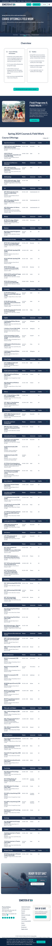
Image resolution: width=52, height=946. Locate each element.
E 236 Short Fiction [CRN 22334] (12, 328)
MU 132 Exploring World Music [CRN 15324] (12, 609)
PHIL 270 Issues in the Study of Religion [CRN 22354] (12, 719)
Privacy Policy (34, 936)
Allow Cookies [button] (41, 941)
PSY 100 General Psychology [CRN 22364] (11, 772)
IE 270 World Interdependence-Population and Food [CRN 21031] (12, 464)
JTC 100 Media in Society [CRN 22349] (11, 498)
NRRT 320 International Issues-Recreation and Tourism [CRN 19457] (12, 640)
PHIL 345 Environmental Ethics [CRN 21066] (11, 727)
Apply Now (42, 880)
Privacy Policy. (29, 944)
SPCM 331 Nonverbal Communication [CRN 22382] (11, 267)
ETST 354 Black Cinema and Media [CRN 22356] (11, 363)
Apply (29, 4)
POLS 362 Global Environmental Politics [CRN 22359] (12, 746)
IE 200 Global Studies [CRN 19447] (10, 455)
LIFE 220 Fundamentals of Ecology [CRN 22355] (10, 536)
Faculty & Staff (35, 34)
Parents (18, 1)
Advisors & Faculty (28, 1)
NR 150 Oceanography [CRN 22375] (11, 675)
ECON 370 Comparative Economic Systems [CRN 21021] (12, 310)
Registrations (24, 929)
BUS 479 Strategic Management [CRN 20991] (12, 232)
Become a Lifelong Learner (37, 883)
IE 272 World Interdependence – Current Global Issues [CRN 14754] (12, 472)
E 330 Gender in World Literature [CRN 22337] (12, 344)
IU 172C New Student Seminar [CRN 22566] (11, 485)
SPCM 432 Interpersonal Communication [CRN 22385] (11, 282)
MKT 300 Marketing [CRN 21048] (12, 590)
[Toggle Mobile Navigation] (49, 4)
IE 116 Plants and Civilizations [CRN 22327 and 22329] (11, 440)
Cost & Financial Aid (26, 921)
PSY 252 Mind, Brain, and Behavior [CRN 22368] (10, 779)
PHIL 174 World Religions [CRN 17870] (12, 712)
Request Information (40, 916)
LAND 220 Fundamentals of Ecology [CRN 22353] (11, 525)
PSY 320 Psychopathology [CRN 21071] (12, 794)
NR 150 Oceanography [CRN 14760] (11, 667)
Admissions (24, 919)
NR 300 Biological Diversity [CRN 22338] (12, 684)
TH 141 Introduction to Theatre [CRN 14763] (12, 833)
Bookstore (24, 927)
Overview (15, 34)
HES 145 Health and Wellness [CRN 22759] (11, 383)
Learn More (34, 120)
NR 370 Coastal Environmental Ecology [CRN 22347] (11, 699)
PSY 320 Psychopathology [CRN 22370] (12, 802)
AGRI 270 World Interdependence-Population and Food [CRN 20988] (12, 155)
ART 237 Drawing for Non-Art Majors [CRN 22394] (11, 200)
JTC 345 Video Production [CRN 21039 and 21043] (12, 505)
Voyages (23, 917)
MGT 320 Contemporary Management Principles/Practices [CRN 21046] (12, 549)
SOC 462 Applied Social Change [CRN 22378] (12, 822)
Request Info (36, 4)
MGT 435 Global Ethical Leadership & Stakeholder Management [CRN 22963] (10, 572)
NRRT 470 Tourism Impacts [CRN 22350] (12, 647)
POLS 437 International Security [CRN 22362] (12, 760)
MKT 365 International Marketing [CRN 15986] (10, 598)
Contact (23, 925)
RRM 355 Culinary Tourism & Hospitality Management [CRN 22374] (12, 428)
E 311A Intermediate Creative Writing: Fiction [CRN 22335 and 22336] (12, 337)
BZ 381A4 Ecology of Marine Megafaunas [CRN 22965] (11, 220)
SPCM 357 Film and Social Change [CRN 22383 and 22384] (12, 274)
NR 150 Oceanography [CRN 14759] (11, 659)
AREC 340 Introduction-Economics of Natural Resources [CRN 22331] (12, 169)
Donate (44, 4)
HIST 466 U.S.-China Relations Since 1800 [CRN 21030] (11, 403)
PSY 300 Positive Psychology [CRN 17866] (11, 786)
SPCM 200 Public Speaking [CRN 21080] (12, 251)
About (23, 923)
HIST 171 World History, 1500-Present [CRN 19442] (11, 396)
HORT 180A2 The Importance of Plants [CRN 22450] (12, 414)
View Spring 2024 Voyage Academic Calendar (26, 89)
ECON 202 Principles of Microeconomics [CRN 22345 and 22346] (12, 294)
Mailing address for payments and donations (9, 914)
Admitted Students (5, 1)
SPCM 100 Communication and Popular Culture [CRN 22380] (11, 243)
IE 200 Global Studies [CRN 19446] (10, 447)
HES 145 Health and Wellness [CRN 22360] (11, 375)
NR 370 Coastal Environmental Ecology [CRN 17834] (11, 691)
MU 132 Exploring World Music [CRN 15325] (12, 617)
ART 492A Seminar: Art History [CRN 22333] (11, 208)
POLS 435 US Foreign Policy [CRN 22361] (12, 753)
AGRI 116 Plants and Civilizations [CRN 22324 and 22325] (12, 147)
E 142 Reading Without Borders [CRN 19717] (12, 322)
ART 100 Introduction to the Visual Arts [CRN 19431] (11, 192)
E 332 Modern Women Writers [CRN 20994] (11, 352)
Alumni (22, 1)
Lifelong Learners (13, 1)
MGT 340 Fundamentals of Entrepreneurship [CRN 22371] (11, 556)
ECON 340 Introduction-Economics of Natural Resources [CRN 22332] (12, 303)
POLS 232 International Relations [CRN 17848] (12, 739)
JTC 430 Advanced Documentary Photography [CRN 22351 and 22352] (12, 513)
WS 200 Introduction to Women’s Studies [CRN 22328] (12, 854)
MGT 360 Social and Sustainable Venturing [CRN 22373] (12, 563)
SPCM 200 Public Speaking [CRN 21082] (12, 259)
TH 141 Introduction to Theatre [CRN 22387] (12, 842)
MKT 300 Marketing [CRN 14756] (12, 583)
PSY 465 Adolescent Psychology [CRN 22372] (12, 810)
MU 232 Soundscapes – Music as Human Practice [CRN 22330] (12, 626)
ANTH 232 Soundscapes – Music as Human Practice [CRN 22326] (12, 181)
